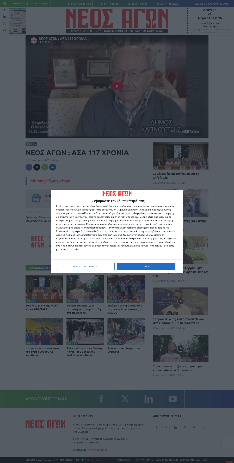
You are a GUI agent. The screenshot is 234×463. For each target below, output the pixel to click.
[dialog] (117, 231)
